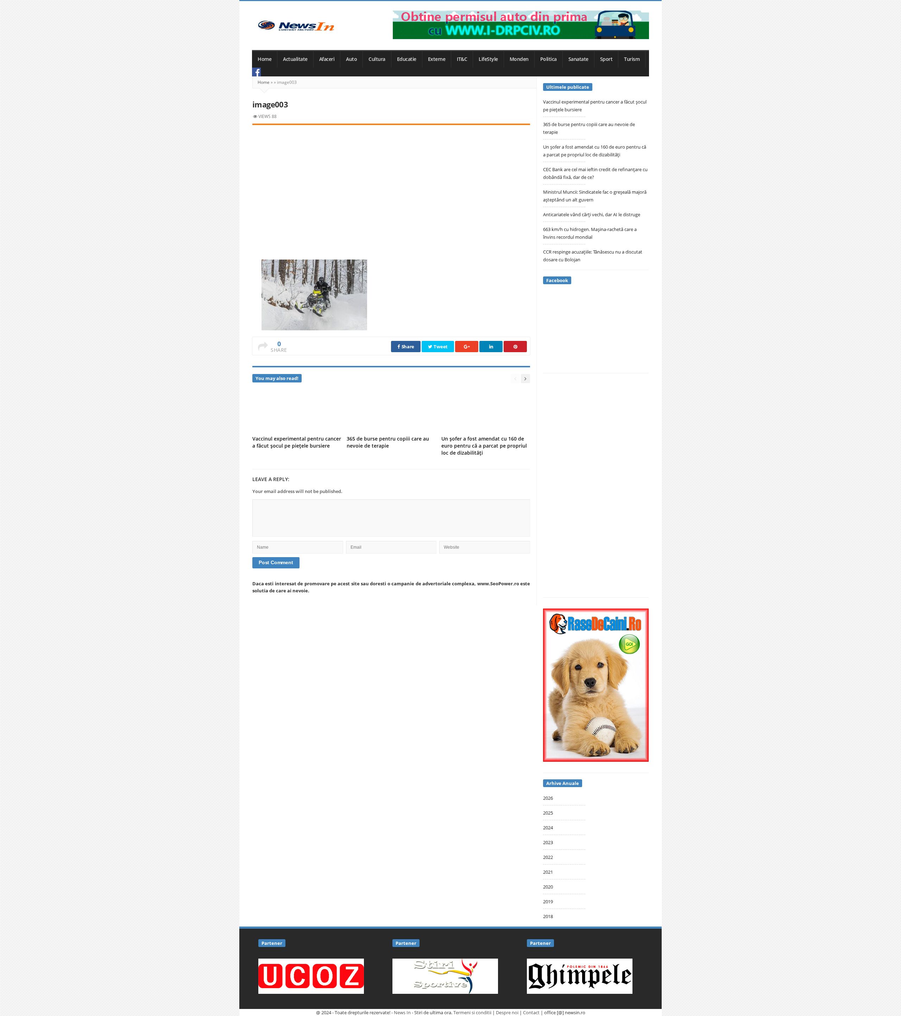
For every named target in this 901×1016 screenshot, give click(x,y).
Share (407, 346)
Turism (631, 59)
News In (402, 1012)
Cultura (376, 59)
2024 (548, 827)
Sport (606, 59)
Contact (531, 1012)
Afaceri (327, 59)
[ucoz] (311, 975)
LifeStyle (488, 59)
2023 (548, 842)
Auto (351, 59)
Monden (519, 59)
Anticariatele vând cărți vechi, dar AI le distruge (591, 214)
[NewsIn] (296, 25)
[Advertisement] (391, 184)
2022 (548, 857)
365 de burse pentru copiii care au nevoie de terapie (388, 442)
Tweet (440, 346)
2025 (548, 813)
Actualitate (295, 59)
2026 (548, 798)
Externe (437, 59)
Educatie (406, 59)
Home (264, 59)
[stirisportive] (445, 975)
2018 (548, 916)
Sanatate (578, 59)
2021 (548, 872)
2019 (548, 901)
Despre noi (507, 1012)
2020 (548, 887)
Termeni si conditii (472, 1012)
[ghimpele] (579, 975)
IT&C (462, 59)
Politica (548, 59)
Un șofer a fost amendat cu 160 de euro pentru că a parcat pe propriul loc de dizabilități (484, 445)
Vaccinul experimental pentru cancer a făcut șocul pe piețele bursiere (296, 442)
